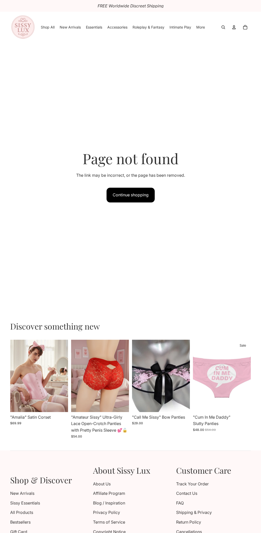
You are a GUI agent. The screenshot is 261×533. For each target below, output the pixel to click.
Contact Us (186, 493)
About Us (102, 483)
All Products (21, 512)
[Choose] (60, 404)
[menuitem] (200, 27)
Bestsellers (20, 522)
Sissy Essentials (25, 502)
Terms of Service (109, 522)
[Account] (234, 27)
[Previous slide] (15, 375)
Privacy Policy (106, 512)
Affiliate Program (109, 493)
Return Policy (188, 522)
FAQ (180, 502)
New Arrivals (22, 493)
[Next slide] (62, 375)
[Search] (223, 27)
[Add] (182, 404)
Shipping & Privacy (194, 512)
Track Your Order (192, 483)
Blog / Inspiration (109, 502)
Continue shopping (131, 194)
